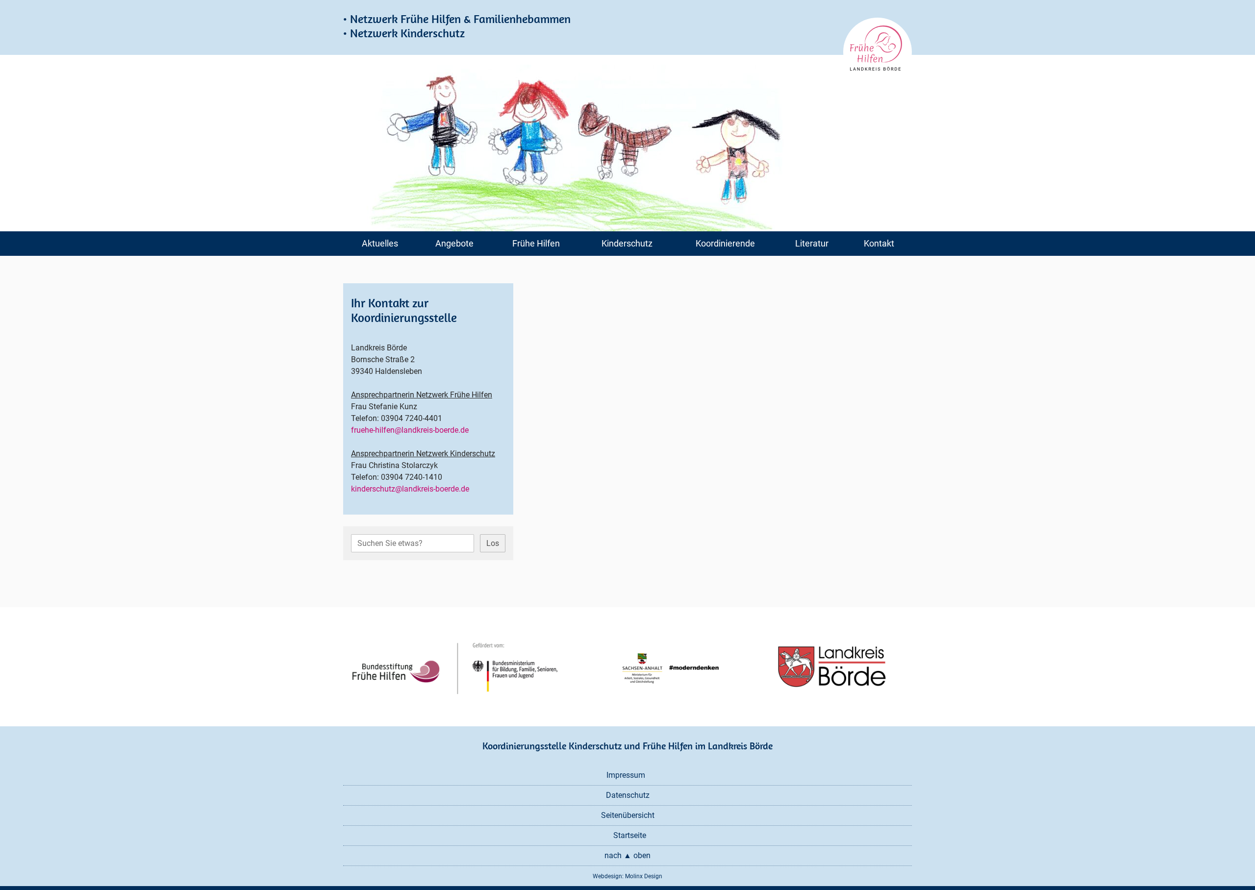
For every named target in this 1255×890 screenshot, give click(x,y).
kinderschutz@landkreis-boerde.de (410, 489)
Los (492, 543)
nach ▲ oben (627, 855)
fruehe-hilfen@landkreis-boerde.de (410, 430)
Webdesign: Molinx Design (627, 876)
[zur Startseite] (877, 52)
